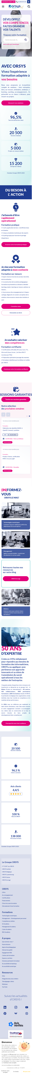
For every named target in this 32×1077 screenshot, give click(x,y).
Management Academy (9, 926)
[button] (3, 6)
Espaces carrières (7, 958)
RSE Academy (6, 932)
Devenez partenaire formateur (11, 961)
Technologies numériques (9, 915)
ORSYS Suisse (6, 877)
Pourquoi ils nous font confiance (16, 723)
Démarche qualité (7, 950)
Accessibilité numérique (9, 966)
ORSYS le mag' (6, 880)
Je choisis (16, 1071)
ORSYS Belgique (7, 872)
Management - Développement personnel (14, 918)
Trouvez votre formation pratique (16, 244)
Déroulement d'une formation (10, 906)
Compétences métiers (8, 921)
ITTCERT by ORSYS (8, 866)
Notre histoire (6, 944)
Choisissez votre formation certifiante (16, 369)
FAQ (3, 976)
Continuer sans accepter (5, 1071)
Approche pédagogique (9, 947)
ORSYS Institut (6, 869)
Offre (3, 892)
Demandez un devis (16, 312)
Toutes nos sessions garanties (15, 399)
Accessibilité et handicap (9, 963)
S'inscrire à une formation (9, 903)
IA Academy (5, 924)
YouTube (4, 987)
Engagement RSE (7, 952)
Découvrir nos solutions (15, 103)
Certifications (6, 898)
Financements (6, 900)
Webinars (5, 984)
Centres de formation (8, 955)
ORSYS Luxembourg (8, 874)
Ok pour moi (26, 1071)
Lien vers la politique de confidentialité (10, 1065)
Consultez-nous (16, 306)
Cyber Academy (6, 929)
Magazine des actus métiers (10, 978)
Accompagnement (7, 895)
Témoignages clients (8, 981)
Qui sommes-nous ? (7, 941)
